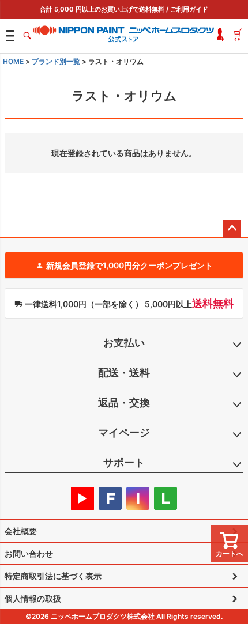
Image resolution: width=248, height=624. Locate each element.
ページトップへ (232, 229)
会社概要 (21, 531)
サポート (124, 462)
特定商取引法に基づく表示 (53, 576)
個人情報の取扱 (33, 598)
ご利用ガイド (189, 9)
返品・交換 (124, 402)
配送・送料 (124, 372)
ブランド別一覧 (56, 61)
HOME (13, 61)
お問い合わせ (29, 553)
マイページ (124, 432)
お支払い (124, 342)
